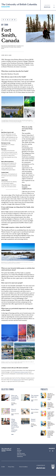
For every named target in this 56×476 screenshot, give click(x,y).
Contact (19, 452)
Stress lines (35, 409)
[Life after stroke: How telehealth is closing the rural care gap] (43, 404)
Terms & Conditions (23, 466)
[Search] (54, 5)
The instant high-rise (34, 396)
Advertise (19, 450)
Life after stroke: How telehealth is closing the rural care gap (51, 405)
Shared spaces (13, 410)
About (18, 448)
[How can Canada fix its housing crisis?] (5, 397)
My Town (4, 24)
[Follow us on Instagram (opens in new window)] (52, 451)
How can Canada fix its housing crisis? (15, 397)
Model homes (33, 420)
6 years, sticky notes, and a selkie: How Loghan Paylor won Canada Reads (51, 414)
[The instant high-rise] (25, 397)
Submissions (20, 456)
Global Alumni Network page (21, 372)
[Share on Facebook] (3, 20)
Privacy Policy (11, 466)
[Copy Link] (12, 20)
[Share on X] (5, 20)
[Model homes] (25, 421)
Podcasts (44, 389)
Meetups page (16, 379)
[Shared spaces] (5, 411)
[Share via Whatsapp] (9, 20)
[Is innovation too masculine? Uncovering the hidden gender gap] (43, 433)
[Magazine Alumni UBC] (19, 5)
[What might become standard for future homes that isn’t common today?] (5, 421)
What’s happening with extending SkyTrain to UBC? (51, 424)
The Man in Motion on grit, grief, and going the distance (51, 396)
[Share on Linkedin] (7, 20)
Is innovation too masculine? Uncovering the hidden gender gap (51, 433)
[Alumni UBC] (47, 6)
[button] (54, 7)
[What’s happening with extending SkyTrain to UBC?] (43, 423)
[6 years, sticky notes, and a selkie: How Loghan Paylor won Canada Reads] (43, 413)
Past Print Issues (21, 453)
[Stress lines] (25, 411)
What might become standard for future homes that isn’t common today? (15, 425)
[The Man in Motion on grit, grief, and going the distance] (43, 395)
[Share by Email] (14, 20)
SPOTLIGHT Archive (21, 455)
